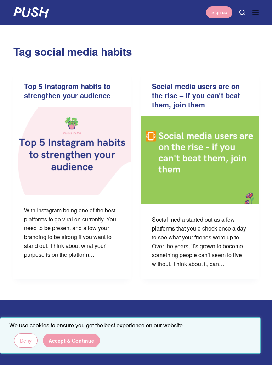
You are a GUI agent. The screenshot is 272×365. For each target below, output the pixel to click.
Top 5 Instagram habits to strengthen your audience (67, 90)
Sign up (219, 12)
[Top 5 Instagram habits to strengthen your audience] (72, 151)
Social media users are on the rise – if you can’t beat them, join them (196, 95)
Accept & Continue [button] (71, 340)
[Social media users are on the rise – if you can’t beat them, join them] (200, 160)
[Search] (242, 12)
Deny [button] (26, 340)
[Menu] (255, 12)
